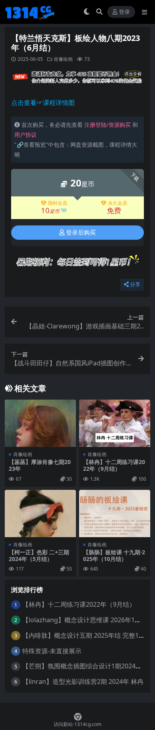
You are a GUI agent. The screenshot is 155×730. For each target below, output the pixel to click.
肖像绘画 (63, 59)
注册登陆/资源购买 (107, 124)
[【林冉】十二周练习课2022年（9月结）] (114, 423)
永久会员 (117, 203)
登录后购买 (81, 232)
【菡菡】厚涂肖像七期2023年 (40, 465)
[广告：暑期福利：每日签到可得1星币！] (77, 264)
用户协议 (25, 134)
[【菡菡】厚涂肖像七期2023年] (40, 423)
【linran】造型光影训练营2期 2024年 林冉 (82, 681)
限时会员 (57, 203)
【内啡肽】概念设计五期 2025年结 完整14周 (85, 635)
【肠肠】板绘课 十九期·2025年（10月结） (114, 555)
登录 (124, 12)
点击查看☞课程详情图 (43, 102)
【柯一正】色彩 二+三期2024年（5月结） (39, 555)
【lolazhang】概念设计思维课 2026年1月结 (84, 619)
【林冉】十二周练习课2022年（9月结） (114, 465)
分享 (135, 284)
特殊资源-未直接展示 (51, 651)
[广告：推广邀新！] (77, 79)
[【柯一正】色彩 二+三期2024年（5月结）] (40, 513)
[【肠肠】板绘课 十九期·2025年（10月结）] (114, 513)
